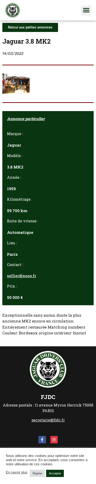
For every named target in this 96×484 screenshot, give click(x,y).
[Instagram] (54, 439)
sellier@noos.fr (21, 275)
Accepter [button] (55, 473)
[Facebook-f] (42, 439)
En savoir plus (16, 472)
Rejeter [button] (37, 473)
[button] (86, 10)
